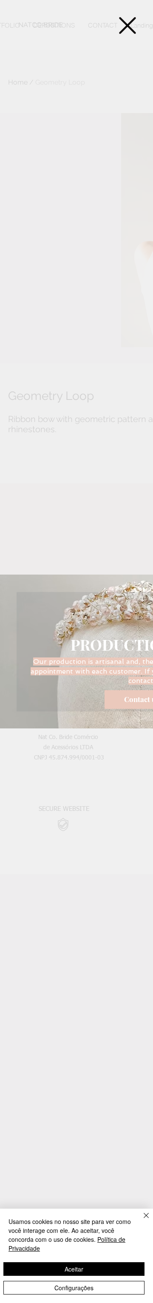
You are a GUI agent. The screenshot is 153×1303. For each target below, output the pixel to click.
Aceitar (74, 1269)
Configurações (74, 1287)
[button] (127, 25)
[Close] (141, 1220)
